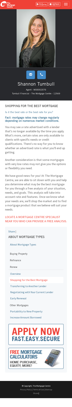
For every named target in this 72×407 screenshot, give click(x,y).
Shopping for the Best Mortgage (29, 280)
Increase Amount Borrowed (25, 317)
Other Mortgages (19, 305)
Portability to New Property (26, 311)
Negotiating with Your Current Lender (31, 292)
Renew (13, 267)
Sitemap (48, 389)
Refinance (15, 260)
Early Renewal (18, 298)
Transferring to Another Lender (28, 286)
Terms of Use (38, 389)
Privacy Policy (26, 389)
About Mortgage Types (23, 244)
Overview (15, 273)
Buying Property (18, 253)
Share (11, 231)
